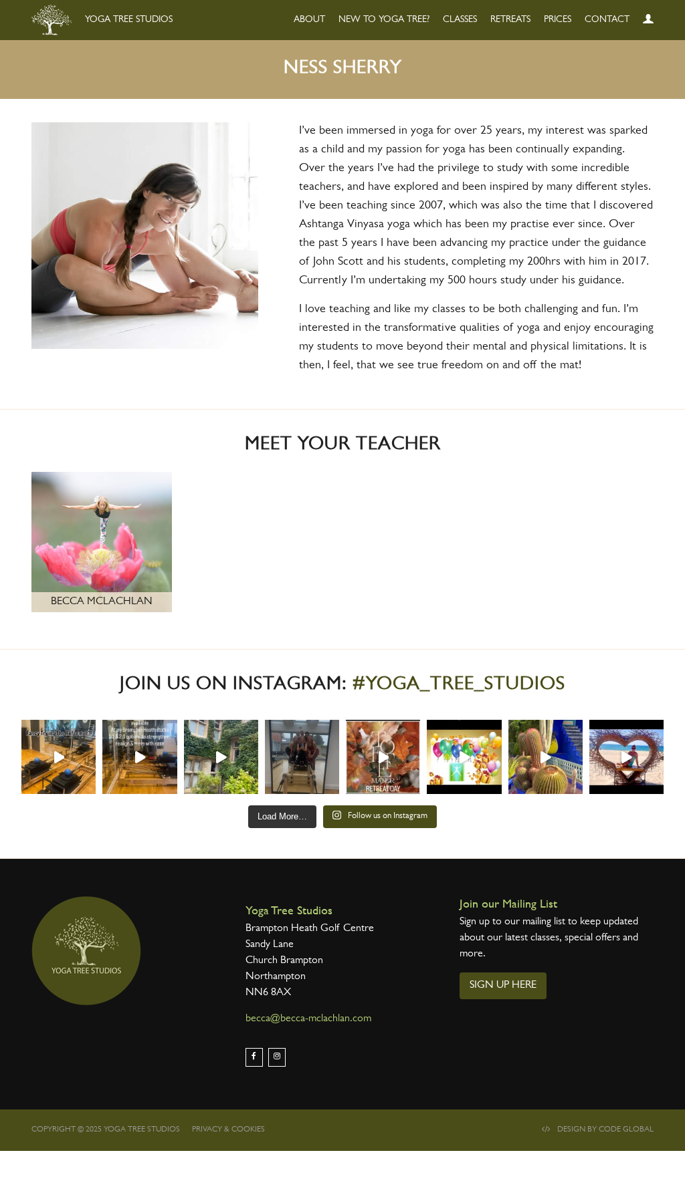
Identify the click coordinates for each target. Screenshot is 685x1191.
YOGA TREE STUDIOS (127, 20)
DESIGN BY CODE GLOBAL (605, 1130)
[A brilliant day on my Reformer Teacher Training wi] (302, 757)
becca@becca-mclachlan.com (308, 1019)
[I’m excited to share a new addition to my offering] (58, 757)
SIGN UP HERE (503, 985)
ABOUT (309, 20)
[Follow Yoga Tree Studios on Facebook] (254, 1057)
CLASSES (460, 20)
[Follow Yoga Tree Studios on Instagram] (277, 1057)
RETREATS (510, 20)
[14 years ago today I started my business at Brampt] (464, 757)
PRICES (557, 20)
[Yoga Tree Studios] (86, 951)
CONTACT (607, 20)
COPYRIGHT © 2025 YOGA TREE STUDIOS (105, 1130)
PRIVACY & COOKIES (228, 1130)
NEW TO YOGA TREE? (383, 20)
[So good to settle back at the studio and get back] (626, 757)
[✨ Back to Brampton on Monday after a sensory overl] (545, 757)
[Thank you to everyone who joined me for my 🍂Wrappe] (221, 757)
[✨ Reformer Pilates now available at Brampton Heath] (139, 757)
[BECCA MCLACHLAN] (101, 544)
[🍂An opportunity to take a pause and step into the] (383, 757)
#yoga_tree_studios (459, 685)
